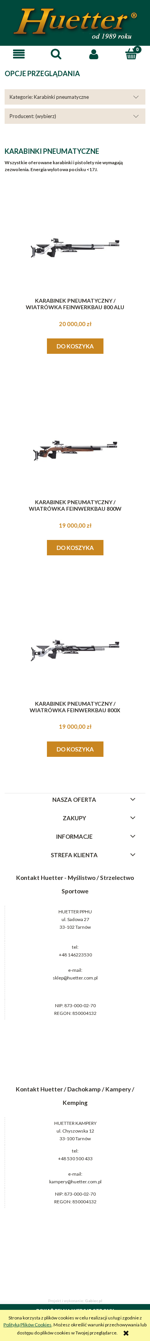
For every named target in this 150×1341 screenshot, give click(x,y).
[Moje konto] (94, 54)
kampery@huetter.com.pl (75, 1181)
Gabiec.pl (93, 1300)
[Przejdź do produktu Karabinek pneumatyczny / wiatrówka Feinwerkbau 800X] (75, 650)
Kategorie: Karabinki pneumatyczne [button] (49, 97)
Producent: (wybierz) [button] (33, 116)
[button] (19, 54)
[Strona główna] (75, 23)
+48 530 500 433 (75, 1158)
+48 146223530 (75, 955)
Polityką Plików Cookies (27, 1325)
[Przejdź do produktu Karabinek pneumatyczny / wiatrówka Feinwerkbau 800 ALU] (75, 247)
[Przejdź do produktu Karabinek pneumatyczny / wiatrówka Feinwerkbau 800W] (75, 449)
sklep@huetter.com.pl (75, 978)
